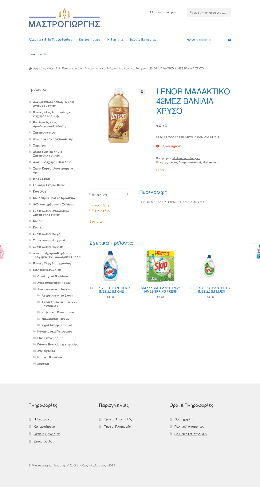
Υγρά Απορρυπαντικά (57, 325)
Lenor (173, 162)
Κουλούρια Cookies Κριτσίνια (54, 198)
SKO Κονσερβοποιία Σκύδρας (53, 204)
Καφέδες (39, 191)
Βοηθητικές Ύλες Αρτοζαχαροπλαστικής (49, 124)
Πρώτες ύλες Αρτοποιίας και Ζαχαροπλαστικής (53, 114)
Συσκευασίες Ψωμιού (48, 247)
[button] (142, 92)
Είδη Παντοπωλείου (69, 68)
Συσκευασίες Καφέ (46, 234)
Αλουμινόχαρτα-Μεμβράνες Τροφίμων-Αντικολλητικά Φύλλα (57, 255)
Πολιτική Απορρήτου (189, 426)
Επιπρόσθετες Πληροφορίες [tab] (100, 207)
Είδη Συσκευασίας (50, 338)
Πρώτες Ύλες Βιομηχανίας (52, 263)
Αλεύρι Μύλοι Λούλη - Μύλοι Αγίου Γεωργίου (53, 103)
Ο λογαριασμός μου (162, 12)
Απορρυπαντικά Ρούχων (100, 68)
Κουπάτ (38, 221)
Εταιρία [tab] (95, 221)
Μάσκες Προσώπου (50, 357)
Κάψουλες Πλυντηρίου (58, 312)
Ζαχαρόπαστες (44, 132)
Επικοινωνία (38, 54)
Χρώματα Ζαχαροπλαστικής (53, 139)
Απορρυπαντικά (190, 162)
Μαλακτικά (211, 162)
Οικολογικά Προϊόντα (52, 276)
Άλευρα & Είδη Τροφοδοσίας (50, 39)
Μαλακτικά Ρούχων (132, 68)
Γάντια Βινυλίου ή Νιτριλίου (57, 344)
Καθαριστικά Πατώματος (55, 331)
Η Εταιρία (115, 39)
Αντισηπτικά (46, 351)
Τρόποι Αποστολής (118, 419)
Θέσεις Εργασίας (143, 39)
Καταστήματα (89, 39)
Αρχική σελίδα (43, 68)
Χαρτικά (43, 363)
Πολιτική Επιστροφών (191, 434)
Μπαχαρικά (41, 179)
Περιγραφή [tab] (98, 194)
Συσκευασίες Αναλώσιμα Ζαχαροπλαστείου (51, 212)
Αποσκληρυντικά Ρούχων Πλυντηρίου (59, 304)
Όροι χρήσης (184, 419)
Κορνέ (37, 227)
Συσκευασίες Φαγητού (49, 240)
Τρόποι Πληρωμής (117, 426)
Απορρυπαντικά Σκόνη (57, 295)
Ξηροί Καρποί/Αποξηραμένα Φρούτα (53, 170)
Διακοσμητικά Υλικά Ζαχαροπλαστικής (47, 153)
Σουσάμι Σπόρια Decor (49, 185)
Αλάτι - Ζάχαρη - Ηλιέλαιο (52, 162)
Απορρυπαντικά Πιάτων (54, 283)
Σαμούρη (39, 145)
